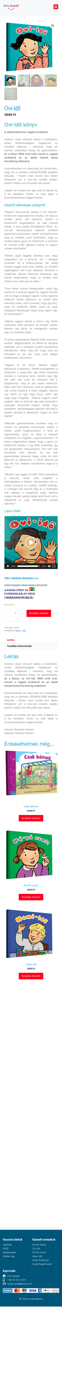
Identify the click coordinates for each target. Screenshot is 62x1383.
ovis (24, 630)
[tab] (31, 640)
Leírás (10, 639)
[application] (31, 542)
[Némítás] (49, 566)
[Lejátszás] (8, 566)
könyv (18, 630)
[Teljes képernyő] (53, 566)
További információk (19, 646)
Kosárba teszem (38, 613)
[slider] (28, 566)
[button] (55, 6)
